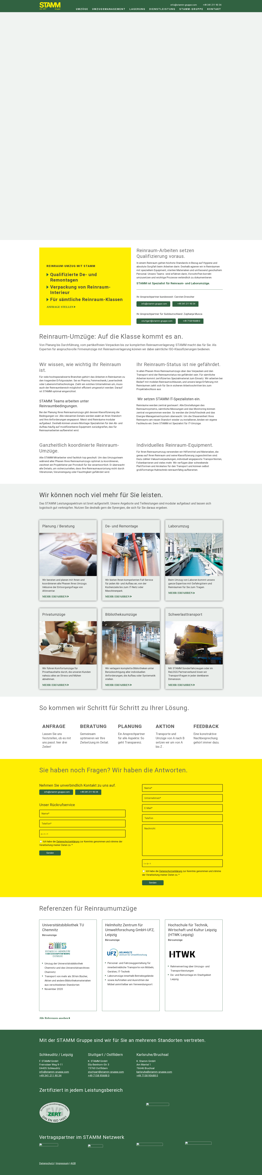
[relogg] (95, 1146)
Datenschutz (46, 1163)
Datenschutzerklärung (67, 841)
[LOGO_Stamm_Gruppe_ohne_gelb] (50, 6)
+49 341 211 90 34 (50, 1075)
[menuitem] (82, 6)
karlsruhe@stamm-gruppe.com (154, 1071)
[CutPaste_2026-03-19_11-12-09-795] (198, 1147)
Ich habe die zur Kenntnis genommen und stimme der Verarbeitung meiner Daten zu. (80, 843)
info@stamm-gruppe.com (54, 1071)
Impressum (62, 1163)
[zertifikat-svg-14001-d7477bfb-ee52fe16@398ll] (54, 1112)
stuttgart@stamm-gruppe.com (106, 1071)
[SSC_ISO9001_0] (157, 1114)
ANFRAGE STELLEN (52, 151)
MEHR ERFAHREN (54, 596)
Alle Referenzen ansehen (53, 1018)
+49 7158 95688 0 (98, 1075)
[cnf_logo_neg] (48, 1146)
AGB (73, 1163)
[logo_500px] (149, 1147)
